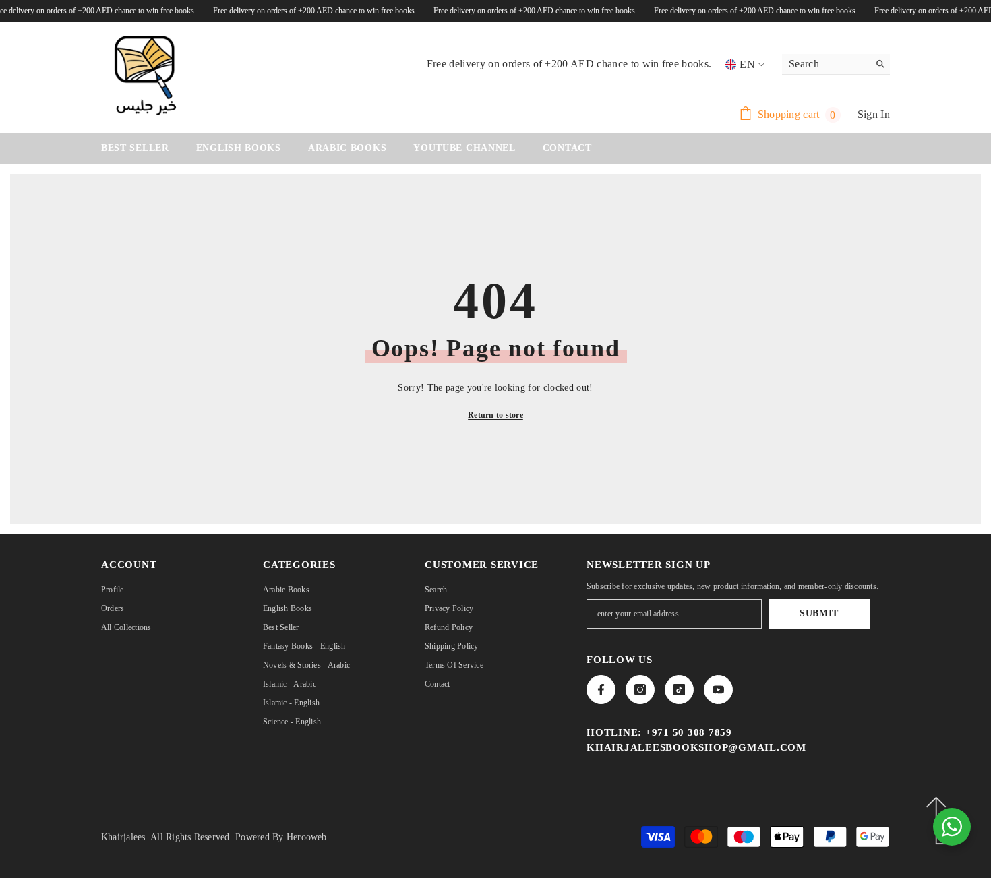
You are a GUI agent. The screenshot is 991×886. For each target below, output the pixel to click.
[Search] (836, 64)
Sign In (874, 114)
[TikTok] (679, 689)
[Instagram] (640, 689)
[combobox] (825, 64)
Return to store (495, 415)
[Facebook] (601, 689)
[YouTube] (718, 689)
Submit (819, 613)
